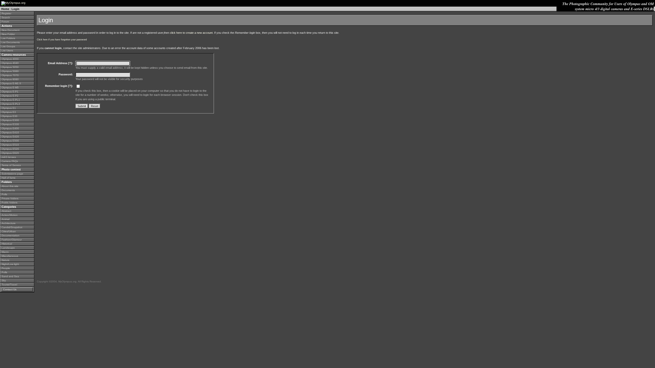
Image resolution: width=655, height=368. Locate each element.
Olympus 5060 (10, 71)
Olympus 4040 (10, 63)
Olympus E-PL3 (11, 103)
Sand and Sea (10, 276)
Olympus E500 (10, 140)
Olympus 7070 (10, 75)
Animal (5, 219)
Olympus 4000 (10, 58)
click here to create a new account (191, 32)
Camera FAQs (10, 161)
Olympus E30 (9, 116)
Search (6, 17)
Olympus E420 (10, 136)
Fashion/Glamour (12, 239)
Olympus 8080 (10, 79)
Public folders (9, 202)
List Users (7, 50)
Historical (7, 243)
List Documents (11, 42)
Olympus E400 (10, 128)
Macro (5, 251)
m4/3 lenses (9, 157)
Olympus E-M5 (10, 87)
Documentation (10, 235)
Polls (4, 194)
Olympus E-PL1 (11, 99)
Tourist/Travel (9, 284)
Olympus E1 (9, 108)
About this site (10, 186)
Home (5, 8)
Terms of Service (11, 165)
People (6, 268)
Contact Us (10, 289)
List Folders (8, 38)
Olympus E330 (10, 124)
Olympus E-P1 (10, 91)
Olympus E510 (10, 144)
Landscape (8, 247)
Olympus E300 (10, 120)
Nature (5, 260)
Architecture (9, 223)
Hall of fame (9, 177)
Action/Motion (10, 215)
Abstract (6, 211)
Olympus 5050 (10, 67)
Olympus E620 (10, 153)
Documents (8, 190)
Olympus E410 (10, 132)
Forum (5, 21)
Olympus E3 (9, 112)
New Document (10, 30)
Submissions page (12, 173)
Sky (4, 280)
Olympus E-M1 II (11, 83)
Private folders (10, 198)
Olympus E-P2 (10, 95)
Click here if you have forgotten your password (62, 39)
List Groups (8, 46)
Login (15, 8)
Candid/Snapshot (12, 227)
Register (6, 13)
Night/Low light (10, 264)
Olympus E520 (10, 148)
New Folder (8, 34)
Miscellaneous (10, 256)
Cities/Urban (9, 231)
